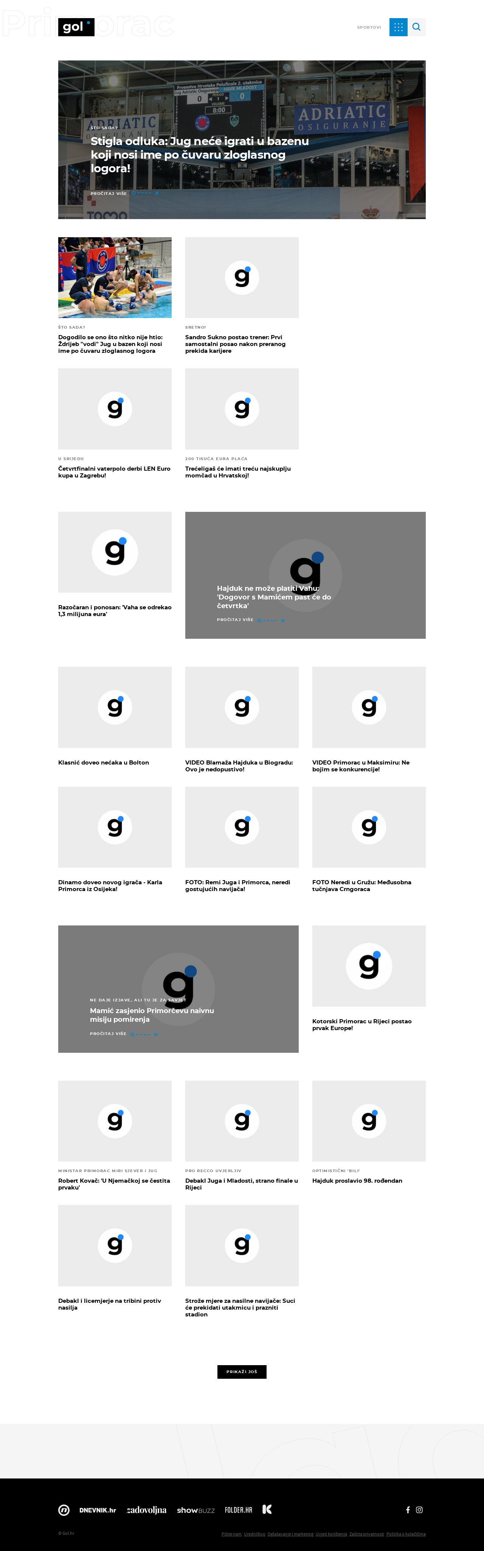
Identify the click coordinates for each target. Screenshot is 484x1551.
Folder (238, 1512)
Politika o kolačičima (406, 1534)
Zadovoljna (146, 1512)
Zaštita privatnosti (366, 1534)
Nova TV (64, 1512)
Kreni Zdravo (266, 1512)
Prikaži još (241, 1372)
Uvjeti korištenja (331, 1534)
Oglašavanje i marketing (290, 1534)
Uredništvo (254, 1534)
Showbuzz (196, 1512)
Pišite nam (232, 1534)
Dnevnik (98, 1512)
